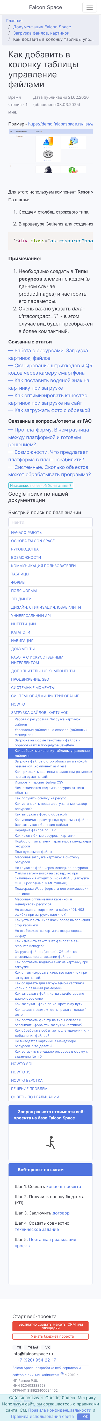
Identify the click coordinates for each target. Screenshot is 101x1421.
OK (85, 1417)
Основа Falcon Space (33, 541)
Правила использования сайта (42, 1416)
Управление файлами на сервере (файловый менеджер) (51, 732)
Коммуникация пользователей (43, 565)
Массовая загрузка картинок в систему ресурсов (47, 859)
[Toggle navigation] (89, 7)
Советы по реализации (35, 1097)
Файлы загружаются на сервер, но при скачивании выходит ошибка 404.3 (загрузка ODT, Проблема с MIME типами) (52, 878)
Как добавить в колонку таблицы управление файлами (52, 753)
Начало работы (26, 532)
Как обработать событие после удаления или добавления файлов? (52, 1032)
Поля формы (24, 590)
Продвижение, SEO (30, 679)
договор (61, 1213)
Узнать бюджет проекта (52, 1336)
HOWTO (18, 704)
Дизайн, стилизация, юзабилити (46, 607)
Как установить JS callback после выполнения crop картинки (52, 922)
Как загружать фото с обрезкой (41, 814)
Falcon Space (46, 7)
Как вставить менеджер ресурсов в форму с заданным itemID (51, 1054)
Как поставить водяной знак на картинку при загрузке (51, 964)
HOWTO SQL (22, 1063)
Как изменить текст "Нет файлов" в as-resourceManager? (47, 943)
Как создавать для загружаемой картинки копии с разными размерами (49, 985)
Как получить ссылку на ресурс (41, 798)
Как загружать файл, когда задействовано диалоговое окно (49, 996)
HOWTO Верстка (26, 1080)
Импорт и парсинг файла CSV (39, 782)
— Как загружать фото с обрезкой (49, 410)
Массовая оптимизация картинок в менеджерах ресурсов (43, 901)
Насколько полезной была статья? (40, 485)
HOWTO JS (21, 1072)
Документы (23, 649)
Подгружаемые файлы (33, 852)
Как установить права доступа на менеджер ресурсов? (51, 806)
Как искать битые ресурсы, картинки (45, 836)
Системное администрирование (45, 696)
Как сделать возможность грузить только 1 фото (50, 1012)
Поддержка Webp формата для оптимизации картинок (52, 891)
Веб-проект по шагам (40, 1169)
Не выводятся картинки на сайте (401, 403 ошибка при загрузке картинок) (49, 912)
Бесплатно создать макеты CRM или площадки (50, 1326)
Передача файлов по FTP (35, 830)
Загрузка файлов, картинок (39, 712)
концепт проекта (63, 1186)
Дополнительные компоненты (43, 671)
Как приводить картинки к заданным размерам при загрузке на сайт (53, 774)
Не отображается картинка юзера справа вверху (48, 933)
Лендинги (21, 599)
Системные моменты (33, 687)
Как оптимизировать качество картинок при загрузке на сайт (51, 975)
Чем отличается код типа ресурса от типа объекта (49, 790)
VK (47, 1347)
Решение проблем (29, 1088)
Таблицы (20, 574)
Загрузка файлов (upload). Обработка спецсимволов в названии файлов (46, 954)
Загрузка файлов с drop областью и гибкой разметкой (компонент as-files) (51, 763)
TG (18, 1347)
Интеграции (23, 624)
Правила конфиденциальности (59, 1410)
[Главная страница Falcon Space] (8, 7)
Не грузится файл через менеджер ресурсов (51, 868)
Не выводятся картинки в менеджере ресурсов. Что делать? (45, 1043)
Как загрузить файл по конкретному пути (49, 1004)
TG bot (32, 1347)
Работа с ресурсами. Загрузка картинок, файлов (48, 721)
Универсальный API (31, 615)
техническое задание (37, 1229)
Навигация (22, 640)
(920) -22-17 (36, 1359)
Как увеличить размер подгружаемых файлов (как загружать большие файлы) (52, 822)
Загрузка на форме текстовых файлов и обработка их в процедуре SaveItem (48, 742)
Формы (18, 582)
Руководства (25, 549)
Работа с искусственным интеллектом (37, 660)
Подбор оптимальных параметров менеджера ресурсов (53, 843)
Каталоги (20, 632)
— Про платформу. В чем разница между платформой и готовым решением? (48, 437)
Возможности (26, 557)
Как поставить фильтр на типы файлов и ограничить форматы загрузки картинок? (48, 1022)
